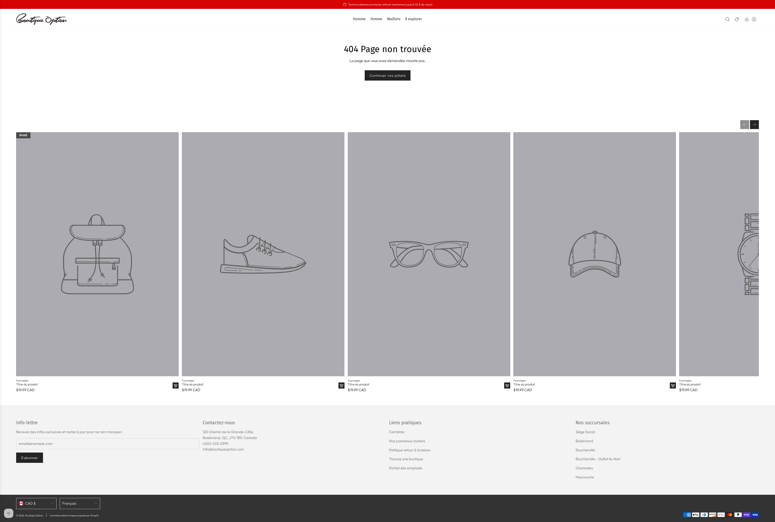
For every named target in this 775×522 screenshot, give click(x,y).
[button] (744, 124)
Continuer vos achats (388, 75)
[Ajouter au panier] (176, 385)
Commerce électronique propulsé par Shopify (74, 515)
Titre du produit (27, 384)
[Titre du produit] (97, 254)
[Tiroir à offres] (737, 19)
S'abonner (29, 458)
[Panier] (747, 19)
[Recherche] (727, 19)
